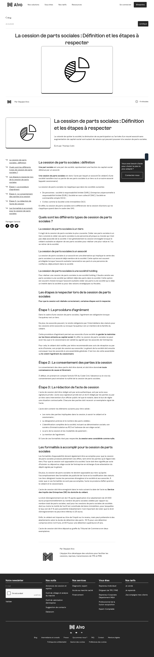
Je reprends (130, 590)
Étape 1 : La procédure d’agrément (19, 188)
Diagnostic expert (79, 586)
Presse (66, 638)
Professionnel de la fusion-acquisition (107, 603)
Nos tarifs (62, 4)
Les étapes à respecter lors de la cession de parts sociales (21, 180)
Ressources (77, 4)
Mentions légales (114, 638)
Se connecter (125, 4)
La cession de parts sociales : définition (17, 161)
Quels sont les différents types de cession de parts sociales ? (20, 170)
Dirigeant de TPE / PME (108, 590)
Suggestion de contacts (56, 607)
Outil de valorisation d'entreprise (54, 601)
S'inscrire (140, 4)
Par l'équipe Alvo (22, 101)
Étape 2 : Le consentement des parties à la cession (21, 195)
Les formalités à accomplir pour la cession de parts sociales (21, 211)
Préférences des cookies (98, 642)
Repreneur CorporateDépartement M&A (108, 596)
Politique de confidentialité (56, 642)
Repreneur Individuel (107, 586)
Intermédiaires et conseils (50, 638)
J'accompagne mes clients (136, 595)
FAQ (92, 638)
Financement (77, 595)
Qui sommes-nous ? (80, 638)
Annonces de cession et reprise (56, 587)
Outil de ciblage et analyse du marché (57, 594)
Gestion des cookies (77, 642)
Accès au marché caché (82, 590)
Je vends (129, 586)
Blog (35, 638)
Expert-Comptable (106, 609)
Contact (101, 638)
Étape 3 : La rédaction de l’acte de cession (20, 202)
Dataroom (50, 612)
